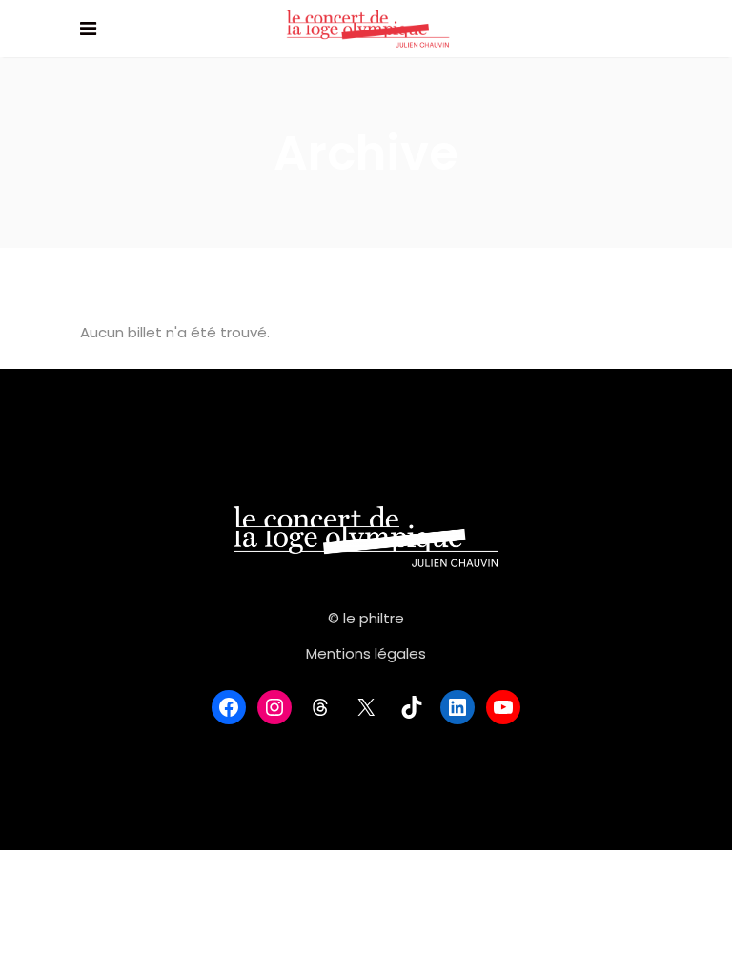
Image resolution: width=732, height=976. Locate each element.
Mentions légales (366, 653)
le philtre (373, 618)
